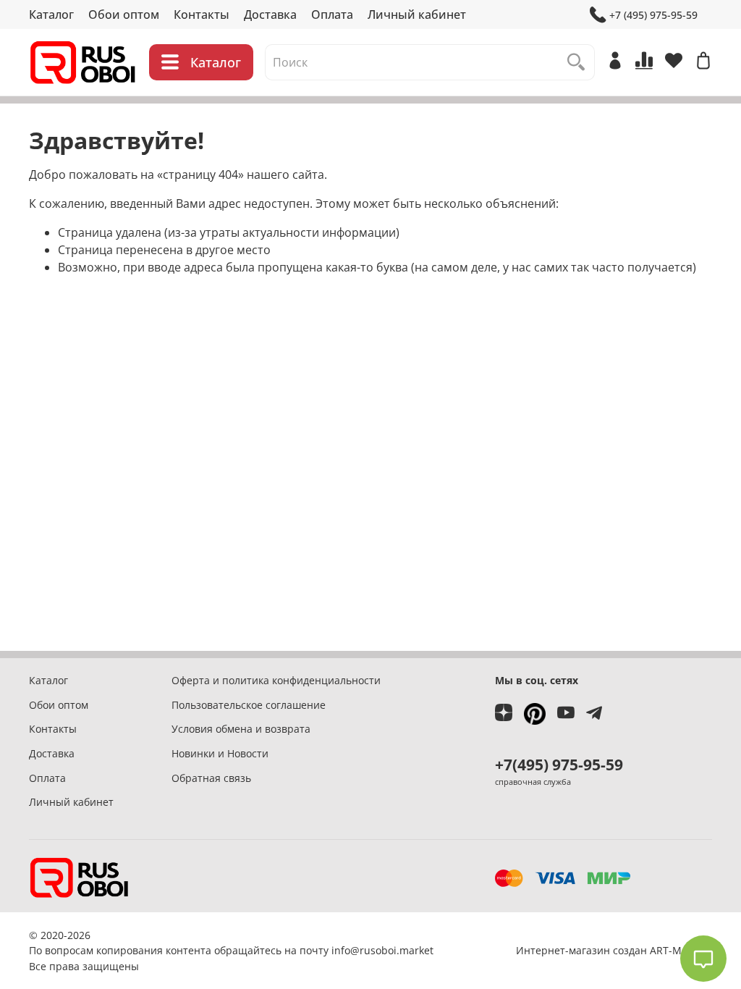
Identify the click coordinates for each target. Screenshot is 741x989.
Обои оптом (123, 14)
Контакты (201, 14)
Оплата (332, 14)
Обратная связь (211, 778)
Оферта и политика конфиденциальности (276, 680)
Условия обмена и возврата (241, 729)
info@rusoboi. (365, 950)
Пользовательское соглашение (249, 705)
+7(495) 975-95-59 (559, 764)
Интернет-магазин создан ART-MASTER (614, 950)
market (416, 950)
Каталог (51, 14)
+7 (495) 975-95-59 (653, 15)
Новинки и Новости (220, 753)
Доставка (270, 14)
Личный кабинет (417, 14)
